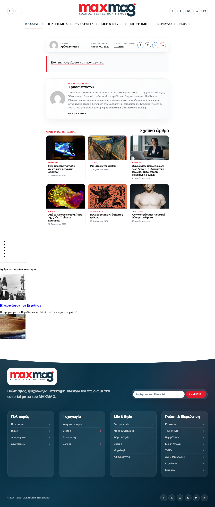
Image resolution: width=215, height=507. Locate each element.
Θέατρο (67, 430)
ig (188, 498)
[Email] (204, 11)
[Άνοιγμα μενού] (18, 11)
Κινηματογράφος (72, 424)
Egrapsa (170, 470)
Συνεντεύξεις (18, 443)
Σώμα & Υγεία (122, 437)
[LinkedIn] (196, 11)
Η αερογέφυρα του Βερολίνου (20, 305)
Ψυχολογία (120, 450)
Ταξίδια (169, 450)
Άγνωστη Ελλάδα (175, 456)
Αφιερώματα (18, 437)
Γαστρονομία (121, 424)
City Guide (171, 463)
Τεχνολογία (171, 430)
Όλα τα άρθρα (77, 113)
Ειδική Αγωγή (173, 443)
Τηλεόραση (69, 437)
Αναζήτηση (196, 394)
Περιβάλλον (172, 437)
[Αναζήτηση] (10, 11)
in (155, 45)
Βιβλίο (15, 430)
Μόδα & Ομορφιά (124, 430)
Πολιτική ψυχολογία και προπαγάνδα (77, 62)
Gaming (67, 443)
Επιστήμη (171, 424)
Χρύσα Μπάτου (81, 87)
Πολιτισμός (17, 424)
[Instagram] (188, 11)
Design (118, 443)
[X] (180, 11)
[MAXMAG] (107, 10)
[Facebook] (172, 11)
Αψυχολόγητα (122, 456)
